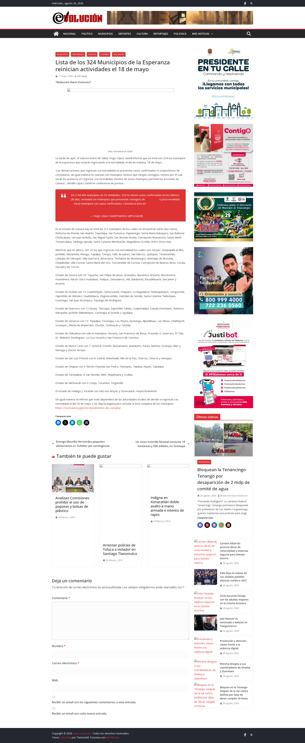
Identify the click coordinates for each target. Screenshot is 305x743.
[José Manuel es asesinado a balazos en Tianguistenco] (205, 625)
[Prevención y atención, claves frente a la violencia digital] (205, 647)
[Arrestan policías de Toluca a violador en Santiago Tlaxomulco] (120, 466)
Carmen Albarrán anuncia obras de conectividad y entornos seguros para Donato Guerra (234, 551)
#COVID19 (152, 199)
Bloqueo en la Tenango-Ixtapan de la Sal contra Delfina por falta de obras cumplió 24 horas (234, 693)
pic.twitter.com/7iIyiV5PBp (125, 207)
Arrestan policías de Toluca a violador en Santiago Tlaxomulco (120, 549)
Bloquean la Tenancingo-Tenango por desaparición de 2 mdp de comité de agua (223, 479)
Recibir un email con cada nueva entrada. (79, 713)
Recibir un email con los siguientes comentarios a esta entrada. (94, 702)
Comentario (61, 598)
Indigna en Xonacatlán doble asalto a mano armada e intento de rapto (167, 506)
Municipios (105, 33)
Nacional (69, 33)
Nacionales (78, 54)
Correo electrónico (65, 663)
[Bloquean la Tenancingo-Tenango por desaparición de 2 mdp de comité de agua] (223, 440)
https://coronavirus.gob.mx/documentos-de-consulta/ (88, 408)
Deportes (124, 33)
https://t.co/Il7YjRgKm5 (161, 203)
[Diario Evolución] (56, 33)
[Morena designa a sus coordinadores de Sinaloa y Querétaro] (205, 669)
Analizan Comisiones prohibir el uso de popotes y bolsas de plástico (72, 504)
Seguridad (118, 54)
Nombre (58, 646)
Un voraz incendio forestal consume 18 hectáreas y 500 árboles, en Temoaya (160, 444)
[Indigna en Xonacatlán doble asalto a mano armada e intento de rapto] (168, 466)
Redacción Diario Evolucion (234, 495)
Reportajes (160, 33)
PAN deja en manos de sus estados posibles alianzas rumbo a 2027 (233, 576)
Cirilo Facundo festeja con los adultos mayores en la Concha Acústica (234, 599)
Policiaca (180, 33)
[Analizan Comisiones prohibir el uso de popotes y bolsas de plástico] (73, 466)
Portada (105, 54)
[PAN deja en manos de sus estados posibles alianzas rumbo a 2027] (205, 579)
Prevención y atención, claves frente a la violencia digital (233, 644)
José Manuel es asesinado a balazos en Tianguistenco (233, 622)
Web (55, 680)
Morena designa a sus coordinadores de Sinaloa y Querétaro (235, 667)
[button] (211, 33)
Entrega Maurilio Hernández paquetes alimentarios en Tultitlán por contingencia (83, 444)
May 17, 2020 (152, 216)
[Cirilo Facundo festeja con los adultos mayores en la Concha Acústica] (205, 601)
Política (87, 33)
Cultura (142, 33)
